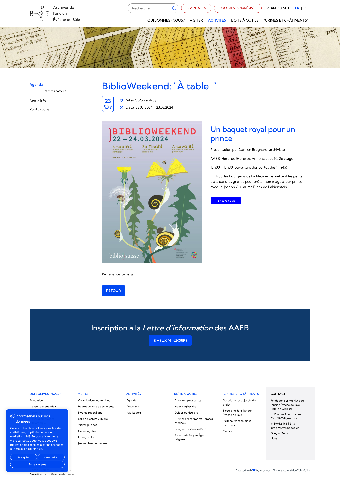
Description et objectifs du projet (239, 402)
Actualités (38, 100)
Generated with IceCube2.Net (291, 470)
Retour (113, 290)
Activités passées (54, 91)
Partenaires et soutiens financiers (237, 423)
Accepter (24, 457)
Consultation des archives (94, 400)
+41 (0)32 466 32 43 (283, 423)
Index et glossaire (185, 406)
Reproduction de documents (96, 406)
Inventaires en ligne (90, 412)
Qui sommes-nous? (166, 20)
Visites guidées (87, 425)
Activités (217, 20)
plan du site (278, 8)
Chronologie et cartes (188, 400)
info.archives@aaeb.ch (285, 428)
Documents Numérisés (237, 8)
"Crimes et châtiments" (286, 20)
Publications (39, 109)
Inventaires (196, 8)
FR (297, 8)
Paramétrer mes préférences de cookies (52, 474)
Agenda (36, 84)
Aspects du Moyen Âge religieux (189, 437)
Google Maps (279, 433)
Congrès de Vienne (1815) (190, 429)
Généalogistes (87, 431)
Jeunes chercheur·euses (92, 443)
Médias (227, 431)
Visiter (196, 20)
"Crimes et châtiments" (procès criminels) (194, 421)
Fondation (36, 400)
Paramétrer (51, 457)
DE (306, 8)
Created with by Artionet (253, 470)
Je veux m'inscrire (170, 340)
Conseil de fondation (43, 406)
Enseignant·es (86, 437)
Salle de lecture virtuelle (93, 418)
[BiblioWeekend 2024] (152, 192)
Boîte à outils (245, 20)
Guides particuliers (186, 412)
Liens (274, 438)
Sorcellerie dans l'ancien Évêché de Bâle (237, 413)
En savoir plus (226, 200)
